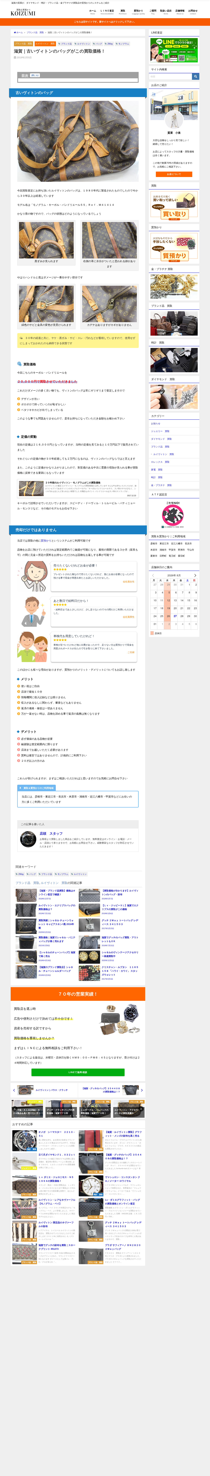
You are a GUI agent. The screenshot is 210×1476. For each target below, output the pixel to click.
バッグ (99, 44)
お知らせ (155, 423)
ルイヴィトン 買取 (45, 44)
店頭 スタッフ (51, 833)
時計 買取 (157, 477)
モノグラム (123, 44)
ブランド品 (66, 44)
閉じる (35, 75)
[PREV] (153, 575)
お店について (174, 174)
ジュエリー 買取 (160, 431)
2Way (110, 44)
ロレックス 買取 (160, 462)
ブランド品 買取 (23, 44)
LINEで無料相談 (78, 1072)
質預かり (46, 540)
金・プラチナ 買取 (161, 485)
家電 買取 (157, 469)
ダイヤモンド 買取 (161, 439)
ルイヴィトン (83, 44)
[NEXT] (194, 575)
